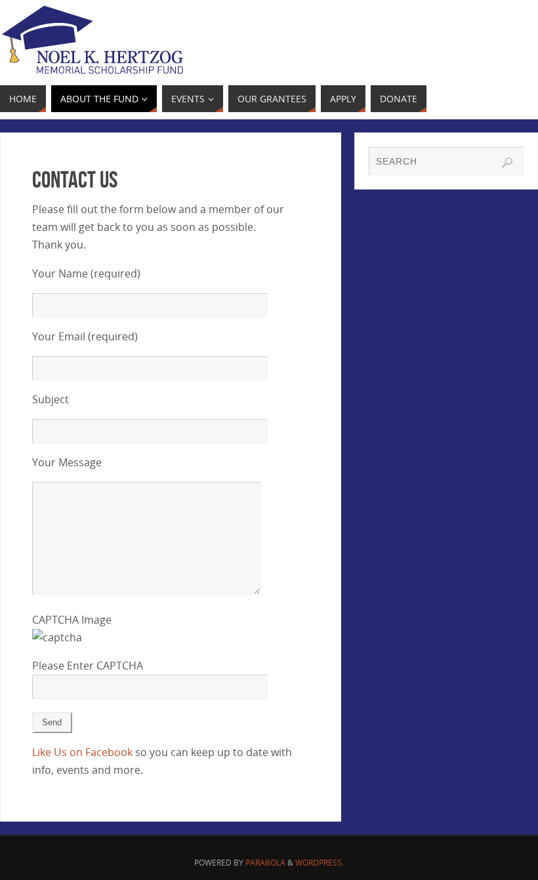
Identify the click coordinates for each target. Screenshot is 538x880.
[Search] (507, 162)
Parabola (265, 862)
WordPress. (319, 862)
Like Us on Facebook (82, 752)
